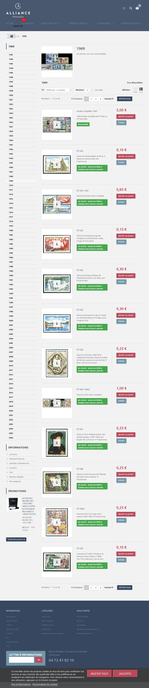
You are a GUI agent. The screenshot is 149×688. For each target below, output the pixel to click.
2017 (11, 397)
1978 (11, 221)
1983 (11, 244)
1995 (11, 298)
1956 (11, 122)
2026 (11, 438)
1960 (11, 140)
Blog (7, 646)
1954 (11, 113)
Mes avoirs (80, 621)
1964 (11, 158)
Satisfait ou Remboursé (19, 463)
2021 (11, 415)
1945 (11, 73)
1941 (11, 55)
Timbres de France (78, 23)
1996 (11, 302)
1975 (11, 208)
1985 (11, 253)
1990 (11, 275)
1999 (11, 316)
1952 (11, 104)
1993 (11, 289)
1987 (11, 262)
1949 (11, 91)
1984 (11, 248)
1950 (11, 95)
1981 (11, 235)
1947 (11, 82)
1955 (11, 118)
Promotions (17, 491)
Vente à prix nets (50, 23)
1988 (11, 266)
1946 (11, 77)
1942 (11, 59)
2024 (11, 429)
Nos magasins (15, 481)
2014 (11, 384)
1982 (11, 239)
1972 (11, 194)
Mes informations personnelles (88, 629)
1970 (11, 185)
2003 (11, 334)
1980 (11, 230)
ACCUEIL (10, 23)
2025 (11, 433)
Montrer (80, 90)
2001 (11, 325)
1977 (11, 217)
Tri (42, 90)
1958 (11, 131)
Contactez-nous (11, 621)
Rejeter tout (99, 673)
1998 (11, 311)
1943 (11, 64)
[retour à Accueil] (11, 36)
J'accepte (125, 673)
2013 (11, 379)
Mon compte (83, 611)
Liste (141, 92)
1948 (11, 86)
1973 (11, 199)
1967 (11, 172)
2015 (11, 388)
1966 (11, 167)
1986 (11, 257)
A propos (13, 454)
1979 (11, 226)
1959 (11, 136)
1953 (11, 109)
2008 (11, 357)
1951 (11, 100)
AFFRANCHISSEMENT (130, 23)
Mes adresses (81, 625)
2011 (11, 370)
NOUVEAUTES (27, 23)
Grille (135, 92)
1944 (11, 68)
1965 (11, 163)
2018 (11, 402)
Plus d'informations (21, 684)
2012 (11, 375)
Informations (18, 447)
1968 (11, 176)
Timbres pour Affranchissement (52, 633)
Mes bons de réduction (84, 633)
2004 (11, 339)
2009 (11, 361)
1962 (11, 149)
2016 (11, 393)
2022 (11, 420)
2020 (11, 411)
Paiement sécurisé (16, 459)
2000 (11, 321)
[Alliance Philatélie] (18, 10)
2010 (11, 366)
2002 (11, 330)
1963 (11, 154)
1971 (11, 190)
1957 (11, 127)
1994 (11, 293)
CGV (11, 472)
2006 (11, 348)
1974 (11, 203)
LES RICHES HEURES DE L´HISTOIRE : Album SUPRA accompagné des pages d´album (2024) (29, 506)
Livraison (13, 468)
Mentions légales (16, 477)
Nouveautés (45, 616)
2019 (11, 406)
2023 (11, 424)
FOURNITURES (104, 23)
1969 (11, 181)
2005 (11, 343)
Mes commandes (82, 616)
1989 (11, 271)
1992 (11, 284)
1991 (11, 280)
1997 (11, 307)
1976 (11, 212)
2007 (11, 352)
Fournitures (45, 629)
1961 (11, 145)
